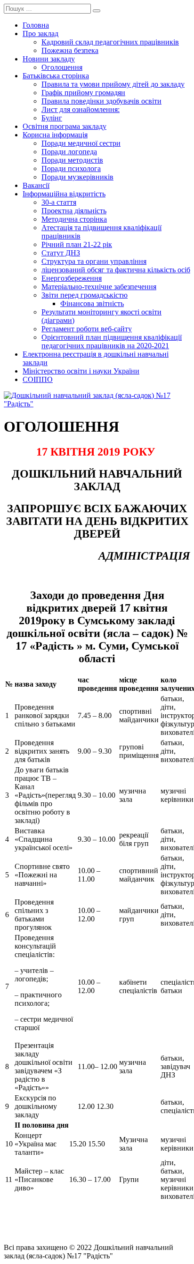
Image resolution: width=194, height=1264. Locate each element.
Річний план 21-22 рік (76, 244)
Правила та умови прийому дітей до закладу (113, 84)
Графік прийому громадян (83, 93)
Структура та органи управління (93, 261)
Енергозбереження (71, 278)
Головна (36, 25)
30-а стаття (58, 202)
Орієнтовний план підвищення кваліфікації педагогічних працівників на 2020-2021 (111, 341)
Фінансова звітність (92, 303)
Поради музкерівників (77, 177)
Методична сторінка (74, 219)
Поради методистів (72, 160)
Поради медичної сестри (81, 143)
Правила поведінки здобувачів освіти (101, 101)
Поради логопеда (69, 152)
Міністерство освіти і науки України (81, 371)
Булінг (51, 118)
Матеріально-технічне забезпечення (98, 287)
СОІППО (38, 379)
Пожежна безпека (69, 50)
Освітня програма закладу (64, 126)
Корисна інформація (55, 135)
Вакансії (36, 185)
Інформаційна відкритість (64, 194)
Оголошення (61, 67)
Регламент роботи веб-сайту (86, 329)
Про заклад (40, 33)
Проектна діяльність (73, 211)
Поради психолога (71, 168)
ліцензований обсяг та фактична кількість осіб (115, 270)
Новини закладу (49, 59)
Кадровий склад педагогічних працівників (110, 42)
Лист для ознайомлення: (80, 109)
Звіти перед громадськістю (84, 295)
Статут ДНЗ (60, 253)
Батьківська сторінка (56, 76)
